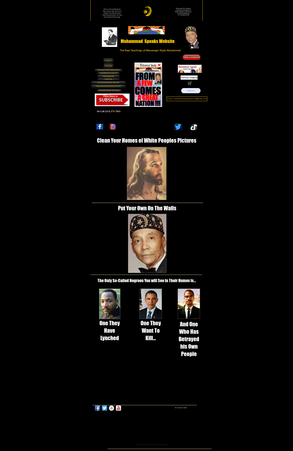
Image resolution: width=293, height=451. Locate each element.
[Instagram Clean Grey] (111, 408)
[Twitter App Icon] (104, 408)
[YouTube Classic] (118, 408)
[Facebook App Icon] (97, 408)
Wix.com (164, 444)
